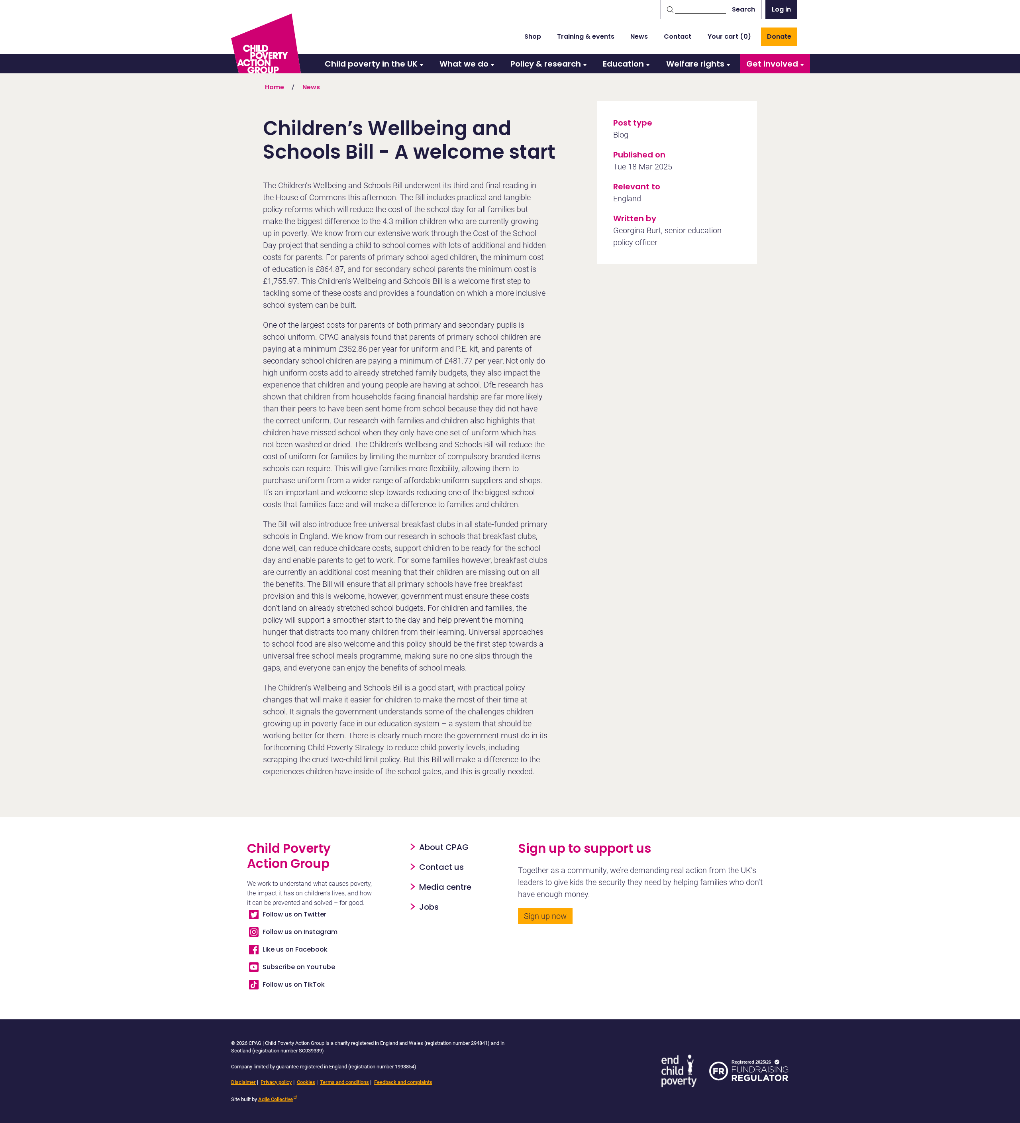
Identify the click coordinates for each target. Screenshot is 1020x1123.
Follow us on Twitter (294, 914)
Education (623, 63)
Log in (781, 9)
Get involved (772, 63)
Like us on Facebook (295, 949)
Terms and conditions (344, 1082)
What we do (463, 63)
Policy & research (545, 63)
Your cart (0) (729, 36)
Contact (677, 36)
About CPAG (444, 847)
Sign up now (545, 916)
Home (274, 87)
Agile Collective (275, 1099)
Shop (532, 36)
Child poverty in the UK (371, 63)
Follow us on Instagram (300, 931)
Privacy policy (276, 1082)
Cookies (306, 1082)
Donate (779, 36)
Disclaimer (243, 1082)
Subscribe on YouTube (299, 967)
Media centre (445, 887)
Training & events (585, 36)
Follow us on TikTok (294, 984)
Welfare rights (695, 63)
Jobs (429, 907)
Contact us (441, 867)
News (639, 36)
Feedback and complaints (403, 1082)
